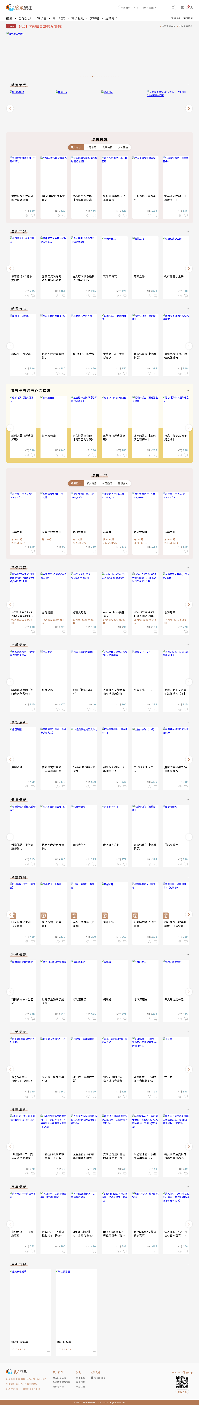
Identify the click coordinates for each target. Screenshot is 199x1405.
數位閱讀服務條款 (61, 1382)
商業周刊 (16, 532)
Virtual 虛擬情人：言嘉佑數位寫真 (84, 1235)
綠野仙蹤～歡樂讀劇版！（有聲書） (175, 924)
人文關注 (123, 147)
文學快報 (107, 147)
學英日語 (92, 483)
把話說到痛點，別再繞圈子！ (175, 198)
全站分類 (25, 18)
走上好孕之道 (111, 844)
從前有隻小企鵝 (174, 276)
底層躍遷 (16, 767)
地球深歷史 (141, 999)
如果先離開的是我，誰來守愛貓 (113, 1078)
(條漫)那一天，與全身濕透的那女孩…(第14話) (22, 1158)
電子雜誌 (59, 18)
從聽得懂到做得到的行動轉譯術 (22, 198)
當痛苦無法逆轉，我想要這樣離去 (53, 278)
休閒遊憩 (107, 483)
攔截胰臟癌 (171, 844)
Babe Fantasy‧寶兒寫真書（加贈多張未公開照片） (114, 1235)
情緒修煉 (108, 922)
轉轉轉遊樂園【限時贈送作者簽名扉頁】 (22, 693)
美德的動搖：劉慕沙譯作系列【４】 (175, 691)
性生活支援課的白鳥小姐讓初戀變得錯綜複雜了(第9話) (84, 1158)
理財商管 (76, 147)
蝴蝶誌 (107, 999)
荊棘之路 (139, 276)
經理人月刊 (79, 612)
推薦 (9, 18)
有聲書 (95, 18)
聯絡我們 (80, 1386)
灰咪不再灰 (110, 276)
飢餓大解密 (79, 844)
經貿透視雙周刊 (51, 532)
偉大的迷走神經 (174, 999)
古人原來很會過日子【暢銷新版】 (84, 278)
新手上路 (80, 1377)
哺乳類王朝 (79, 999)
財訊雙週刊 (79, 532)
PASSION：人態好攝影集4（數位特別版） (53, 1235)
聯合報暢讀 (64, 1342)
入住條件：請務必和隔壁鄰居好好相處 (114, 693)
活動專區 (111, 18)
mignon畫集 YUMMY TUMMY (21, 1078)
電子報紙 (77, 18)
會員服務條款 (59, 1377)
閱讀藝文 (123, 483)
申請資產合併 (169, 26)
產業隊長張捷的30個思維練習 (175, 355)
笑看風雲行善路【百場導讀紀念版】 (82, 199)
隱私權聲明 (58, 1386)
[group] (31, 107)
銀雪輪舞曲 (49, 435)
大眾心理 (92, 147)
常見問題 (80, 1382)
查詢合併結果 (186, 26)
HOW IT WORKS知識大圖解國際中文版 (22, 616)
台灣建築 (47, 612)
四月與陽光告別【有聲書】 (21, 924)
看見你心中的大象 (84, 354)
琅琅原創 (188, 18)
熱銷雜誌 (76, 483)
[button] (10, 108)
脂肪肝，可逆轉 (21, 354)
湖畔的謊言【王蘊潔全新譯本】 (145, 437)
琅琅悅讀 (175, 18)
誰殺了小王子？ (143, 690)
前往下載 (182, 1391)
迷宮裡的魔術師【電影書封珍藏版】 (82, 439)
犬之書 (168, 1077)
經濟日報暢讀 (19, 1342)
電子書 (42, 18)
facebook (99, 1377)
